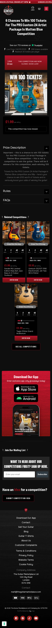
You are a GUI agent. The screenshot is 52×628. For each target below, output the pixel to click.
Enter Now (14, 280)
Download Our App (26, 518)
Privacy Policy (26, 555)
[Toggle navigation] (29, 8)
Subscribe (42, 474)
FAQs (6, 200)
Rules (7, 191)
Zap (33, 611)
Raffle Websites (23, 611)
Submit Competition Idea (18, 498)
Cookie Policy (26, 564)
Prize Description (14, 147)
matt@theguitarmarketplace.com (26, 592)
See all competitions (26, 346)
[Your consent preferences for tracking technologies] (4, 623)
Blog (26, 531)
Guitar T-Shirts (26, 536)
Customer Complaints (26, 545)
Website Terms (26, 560)
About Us (26, 540)
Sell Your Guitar (26, 527)
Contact (26, 522)
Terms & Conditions (26, 551)
